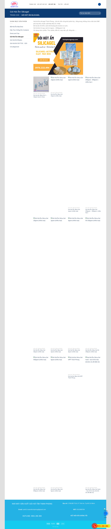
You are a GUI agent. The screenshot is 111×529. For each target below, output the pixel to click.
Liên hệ (66, 4)
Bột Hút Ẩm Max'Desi (16, 26)
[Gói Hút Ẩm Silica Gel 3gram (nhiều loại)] (76, 282)
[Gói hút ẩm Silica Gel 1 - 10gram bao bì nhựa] (41, 84)
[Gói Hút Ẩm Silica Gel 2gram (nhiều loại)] (58, 282)
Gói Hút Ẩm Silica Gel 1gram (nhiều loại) (74, 210)
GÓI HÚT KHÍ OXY (42, 4)
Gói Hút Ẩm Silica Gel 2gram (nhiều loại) (57, 350)
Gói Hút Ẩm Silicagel (16, 36)
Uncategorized (14, 46)
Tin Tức (60, 4)
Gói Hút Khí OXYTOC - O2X (18, 43)
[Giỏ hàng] (99, 4)
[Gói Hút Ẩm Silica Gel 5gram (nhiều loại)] (58, 421)
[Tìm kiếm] (27, 4)
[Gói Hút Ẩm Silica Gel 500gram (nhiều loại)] (41, 421)
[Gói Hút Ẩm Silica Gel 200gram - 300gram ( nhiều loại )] (93, 141)
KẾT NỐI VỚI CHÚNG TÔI (79, 515)
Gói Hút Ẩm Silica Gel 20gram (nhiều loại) (39, 350)
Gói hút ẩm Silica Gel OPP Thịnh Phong (75, 377)
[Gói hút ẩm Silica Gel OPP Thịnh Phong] (76, 364)
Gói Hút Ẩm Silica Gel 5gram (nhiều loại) (57, 490)
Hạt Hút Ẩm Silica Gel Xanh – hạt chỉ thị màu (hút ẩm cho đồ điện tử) (92, 491)
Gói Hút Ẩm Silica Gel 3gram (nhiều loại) (74, 350)
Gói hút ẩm (55, 526)
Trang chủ (32, 4)
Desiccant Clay (14, 33)
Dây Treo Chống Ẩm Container (19, 30)
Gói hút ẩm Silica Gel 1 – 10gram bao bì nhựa (40, 96)
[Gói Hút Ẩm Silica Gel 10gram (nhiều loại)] (58, 84)
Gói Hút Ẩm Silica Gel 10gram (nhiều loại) (57, 95)
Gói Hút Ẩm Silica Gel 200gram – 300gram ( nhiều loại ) (93, 211)
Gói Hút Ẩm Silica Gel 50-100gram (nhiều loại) (92, 350)
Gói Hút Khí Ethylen (16, 40)
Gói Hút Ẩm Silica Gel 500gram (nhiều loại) (39, 490)
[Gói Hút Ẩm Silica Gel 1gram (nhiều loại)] (76, 141)
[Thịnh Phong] (17, 4)
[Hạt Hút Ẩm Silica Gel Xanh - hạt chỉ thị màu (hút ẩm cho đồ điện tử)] (93, 421)
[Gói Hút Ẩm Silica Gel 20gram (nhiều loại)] (41, 282)
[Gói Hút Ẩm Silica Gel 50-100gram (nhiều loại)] (93, 282)
